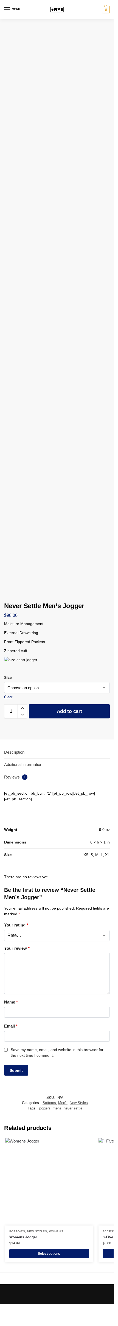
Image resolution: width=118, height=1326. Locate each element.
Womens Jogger (23, 1237)
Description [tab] (14, 752)
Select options (49, 1254)
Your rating (16, 925)
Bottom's (17, 1231)
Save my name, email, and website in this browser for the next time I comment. (57, 1052)
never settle (73, 1108)
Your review (17, 948)
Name (11, 1002)
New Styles (79, 1103)
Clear (8, 697)
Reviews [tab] (15, 777)
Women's (56, 1231)
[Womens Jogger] (49, 1182)
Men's (63, 1103)
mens (57, 1108)
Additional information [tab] (23, 764)
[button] (105, 9)
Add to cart (69, 711)
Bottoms (49, 1103)
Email (11, 1026)
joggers (44, 1108)
